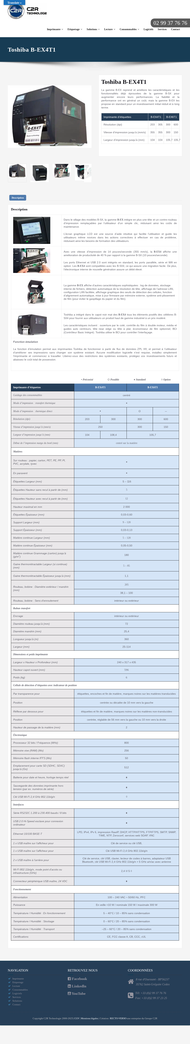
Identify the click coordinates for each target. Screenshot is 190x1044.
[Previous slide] (11, 117)
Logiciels (148, 29)
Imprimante (53, 29)
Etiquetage (74, 29)
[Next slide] (88, 117)
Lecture (108, 29)
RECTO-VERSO (118, 1018)
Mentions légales (89, 1018)
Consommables (128, 29)
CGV (76, 1018)
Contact (175, 29)
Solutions (92, 29)
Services (162, 29)
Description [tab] (18, 197)
